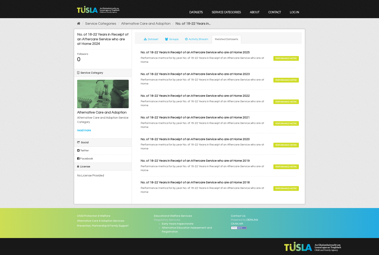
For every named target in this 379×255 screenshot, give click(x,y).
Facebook (86, 158)
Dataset (152, 39)
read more (84, 130)
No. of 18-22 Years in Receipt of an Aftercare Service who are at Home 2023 (195, 74)
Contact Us (238, 216)
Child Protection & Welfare (93, 216)
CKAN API (237, 223)
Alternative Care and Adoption (146, 23)
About (254, 12)
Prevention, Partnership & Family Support (103, 225)
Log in (294, 12)
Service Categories (226, 12)
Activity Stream (198, 39)
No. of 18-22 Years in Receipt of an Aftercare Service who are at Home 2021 (195, 117)
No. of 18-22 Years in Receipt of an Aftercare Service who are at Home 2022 (195, 95)
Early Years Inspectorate (177, 223)
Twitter (84, 150)
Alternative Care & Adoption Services (100, 220)
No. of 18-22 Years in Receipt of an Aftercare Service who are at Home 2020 (195, 139)
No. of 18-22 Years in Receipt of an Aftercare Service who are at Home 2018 (195, 182)
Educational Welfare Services (173, 216)
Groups (173, 39)
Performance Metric (286, 58)
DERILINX (252, 219)
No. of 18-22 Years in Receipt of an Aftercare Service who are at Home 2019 (195, 160)
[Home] (78, 23)
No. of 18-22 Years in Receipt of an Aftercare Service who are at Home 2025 (195, 52)
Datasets (196, 12)
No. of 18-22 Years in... (193, 23)
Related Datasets (226, 39)
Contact (274, 12)
